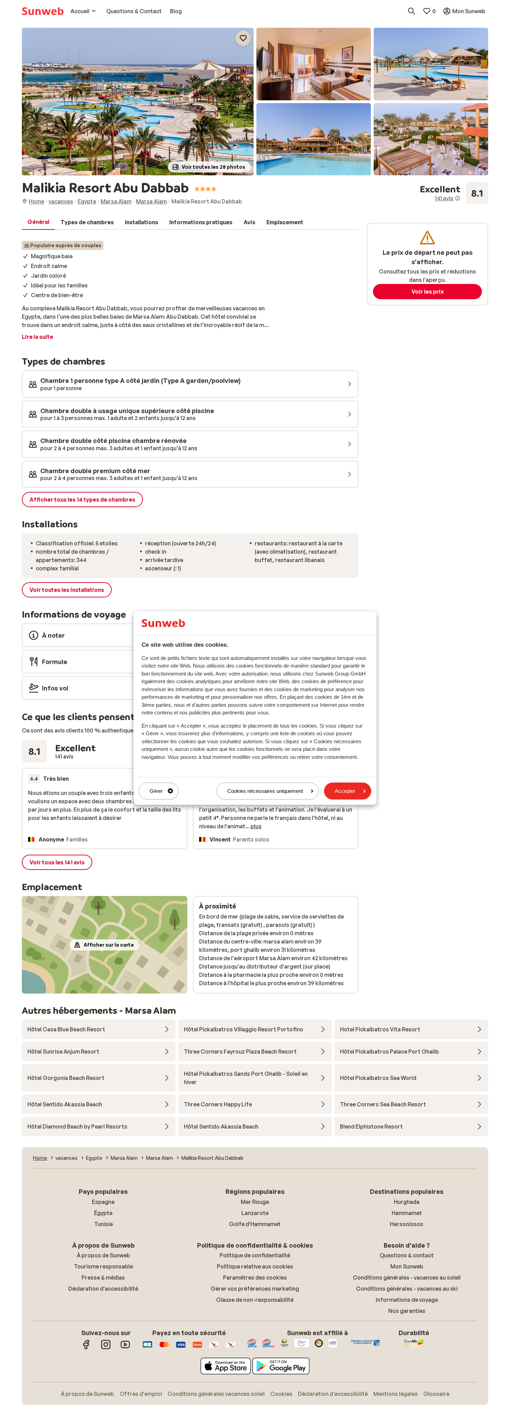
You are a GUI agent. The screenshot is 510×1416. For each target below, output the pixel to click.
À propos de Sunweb (103, 1255)
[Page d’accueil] (42, 11)
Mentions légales (395, 1393)
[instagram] (105, 1347)
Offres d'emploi (141, 1393)
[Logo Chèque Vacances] (214, 1347)
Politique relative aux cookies (255, 1266)
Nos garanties (406, 1310)
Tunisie (103, 1224)
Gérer (156, 791)
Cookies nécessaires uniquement (265, 791)
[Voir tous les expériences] (454, 193)
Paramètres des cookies (255, 1277)
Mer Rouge (255, 1201)
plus (256, 826)
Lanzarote (255, 1212)
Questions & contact (407, 1255)
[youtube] (125, 1347)
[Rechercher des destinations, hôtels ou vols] (411, 11)
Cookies (281, 1393)
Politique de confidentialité (255, 1255)
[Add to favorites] (243, 38)
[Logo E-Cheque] (230, 1347)
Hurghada (406, 1201)
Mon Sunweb (406, 1266)
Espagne (103, 1201)
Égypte (103, 1212)
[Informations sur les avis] (457, 198)
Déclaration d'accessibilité (103, 1288)
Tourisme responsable (103, 1266)
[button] (138, 101)
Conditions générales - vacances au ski (407, 1288)
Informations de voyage (407, 1299)
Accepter (345, 791)
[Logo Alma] (197, 1347)
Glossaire (436, 1393)
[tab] (38, 222)
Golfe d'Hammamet (255, 1224)
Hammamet (407, 1212)
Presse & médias (103, 1277)
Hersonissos (406, 1224)
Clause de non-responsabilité (255, 1299)
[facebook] (86, 1347)
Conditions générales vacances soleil (216, 1393)
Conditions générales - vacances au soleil (407, 1277)
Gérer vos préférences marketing (255, 1288)
